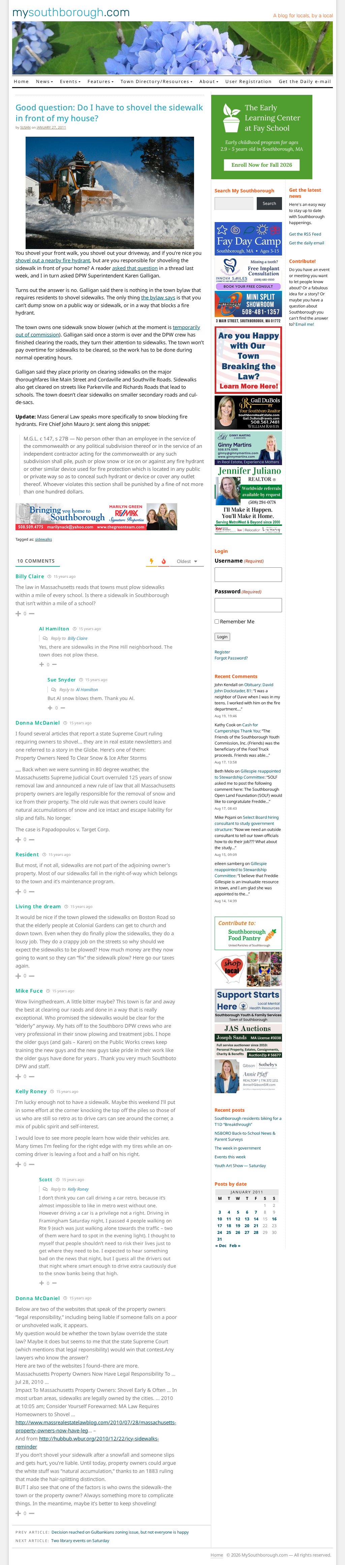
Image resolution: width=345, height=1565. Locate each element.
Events (68, 81)
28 (256, 1232)
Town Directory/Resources (155, 81)
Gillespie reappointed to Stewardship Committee (248, 774)
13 (247, 1219)
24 (219, 1232)
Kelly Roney (78, 1189)
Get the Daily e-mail (305, 81)
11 (228, 1219)
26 (238, 1232)
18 (228, 1226)
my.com (71, 12)
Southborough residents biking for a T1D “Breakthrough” (248, 1121)
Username (239, 560)
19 (238, 1226)
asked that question (135, 268)
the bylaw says (158, 297)
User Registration (248, 81)
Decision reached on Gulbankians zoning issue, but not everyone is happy (120, 1532)
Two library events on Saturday (80, 1540)
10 (219, 1219)
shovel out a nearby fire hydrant (52, 260)
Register (222, 652)
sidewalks (43, 539)
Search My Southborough (244, 190)
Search (269, 203)
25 (228, 1232)
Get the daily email (306, 243)
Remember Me (237, 621)
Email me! (304, 324)
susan (25, 127)
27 (247, 1232)
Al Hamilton (87, 689)
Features (99, 81)
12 (238, 1219)
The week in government (238, 1148)
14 (256, 1219)
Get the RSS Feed (305, 234)
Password (238, 591)
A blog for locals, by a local (303, 15)
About (207, 81)
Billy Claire (77, 638)
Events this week (230, 1157)
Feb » (235, 1245)
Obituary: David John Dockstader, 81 (244, 688)
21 (256, 1226)
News (43, 81)
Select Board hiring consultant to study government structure (247, 823)
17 (219, 1226)
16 (274, 1219)
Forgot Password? (231, 658)
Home (21, 81)
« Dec (220, 1245)
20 (247, 1226)
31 (219, 1239)
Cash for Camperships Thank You (237, 728)
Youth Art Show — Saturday (240, 1165)
